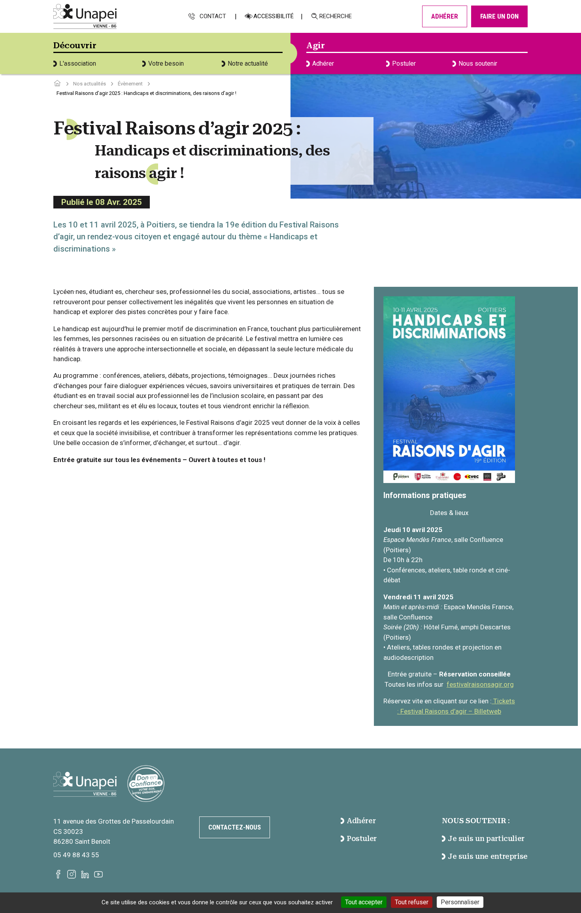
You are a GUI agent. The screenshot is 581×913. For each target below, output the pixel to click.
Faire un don (499, 16)
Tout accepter (364, 902)
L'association (77, 63)
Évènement (130, 84)
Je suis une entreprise (488, 856)
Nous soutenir (477, 63)
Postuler (404, 63)
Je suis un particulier (486, 838)
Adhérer (444, 16)
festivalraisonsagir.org (480, 684)
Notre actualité (248, 63)
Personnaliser (460, 902)
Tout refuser (411, 902)
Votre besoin (166, 63)
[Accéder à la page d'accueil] (57, 84)
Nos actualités (89, 84)
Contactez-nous (234, 827)
